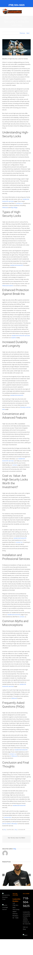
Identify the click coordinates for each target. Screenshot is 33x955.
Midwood (5, 207)
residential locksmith (16, 265)
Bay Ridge (14, 207)
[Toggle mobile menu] (30, 9)
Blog (16, 829)
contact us (19, 203)
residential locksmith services (21, 335)
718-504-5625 (26, 902)
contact (14, 465)
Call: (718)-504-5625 (16, 905)
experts (13, 337)
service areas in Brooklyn (9, 823)
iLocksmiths (7, 817)
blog (5, 829)
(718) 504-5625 (17, 5)
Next (27, 33)
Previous (22, 33)
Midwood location (7, 285)
